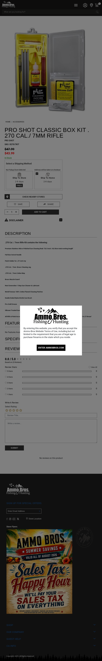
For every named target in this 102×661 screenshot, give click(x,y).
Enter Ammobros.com (51, 347)
